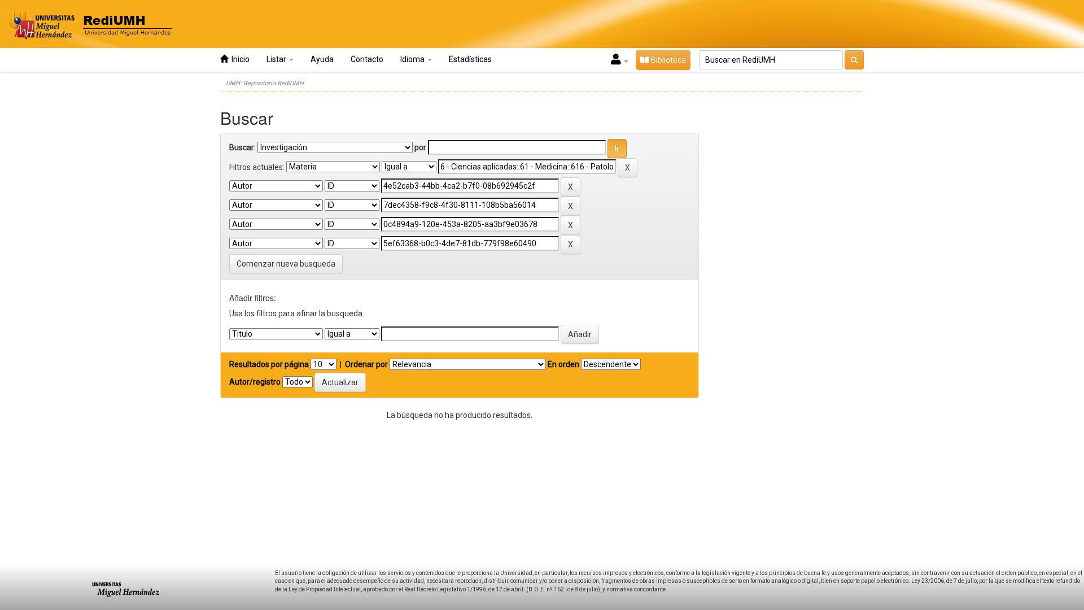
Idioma (413, 59)
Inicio (239, 59)
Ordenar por (366, 364)
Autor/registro (255, 381)
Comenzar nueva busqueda (286, 263)
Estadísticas (470, 59)
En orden (563, 364)
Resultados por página (269, 364)
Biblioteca (667, 59)
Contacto (367, 59)
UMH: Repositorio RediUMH (265, 83)
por (420, 147)
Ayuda (322, 59)
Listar (277, 59)
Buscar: (242, 147)
